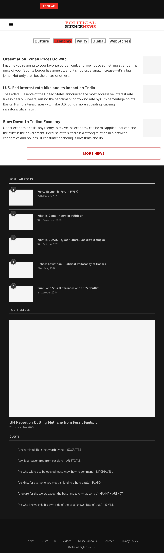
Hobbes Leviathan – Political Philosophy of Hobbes (71, 264)
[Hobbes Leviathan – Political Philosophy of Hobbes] (21, 270)
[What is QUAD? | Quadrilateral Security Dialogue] (21, 246)
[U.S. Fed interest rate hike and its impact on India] (152, 94)
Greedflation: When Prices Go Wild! (35, 59)
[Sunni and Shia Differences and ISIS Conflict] (21, 294)
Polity (82, 41)
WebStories (119, 41)
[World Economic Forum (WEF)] (21, 198)
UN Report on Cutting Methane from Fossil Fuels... (53, 422)
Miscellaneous (87, 541)
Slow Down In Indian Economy (31, 121)
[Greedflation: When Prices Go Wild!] (152, 65)
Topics (30, 541)
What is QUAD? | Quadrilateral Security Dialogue (71, 240)
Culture (42, 41)
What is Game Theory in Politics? (60, 216)
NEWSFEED (48, 541)
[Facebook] (79, 13)
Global (98, 41)
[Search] (153, 24)
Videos (67, 541)
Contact (109, 541)
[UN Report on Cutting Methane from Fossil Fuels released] (82, 368)
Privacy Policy (129, 541)
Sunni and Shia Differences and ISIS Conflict (68, 288)
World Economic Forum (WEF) (57, 192)
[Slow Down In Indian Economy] (152, 128)
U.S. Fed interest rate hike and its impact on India (49, 88)
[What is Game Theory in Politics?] (21, 222)
